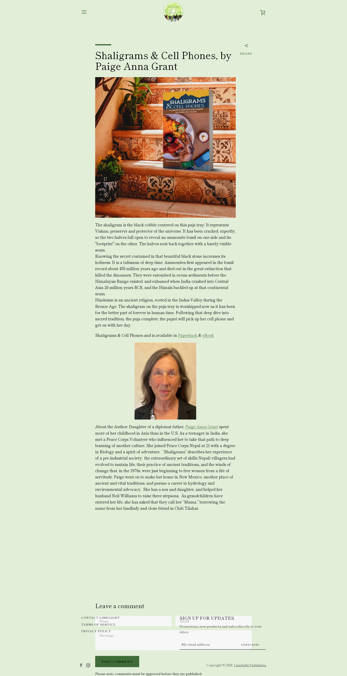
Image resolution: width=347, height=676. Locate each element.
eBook (208, 335)
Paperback (187, 335)
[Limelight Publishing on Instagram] (88, 665)
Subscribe (250, 644)
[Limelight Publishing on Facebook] (81, 665)
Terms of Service (98, 624)
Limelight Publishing (250, 665)
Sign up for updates (207, 618)
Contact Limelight (100, 617)
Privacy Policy (96, 631)
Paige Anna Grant (201, 426)
